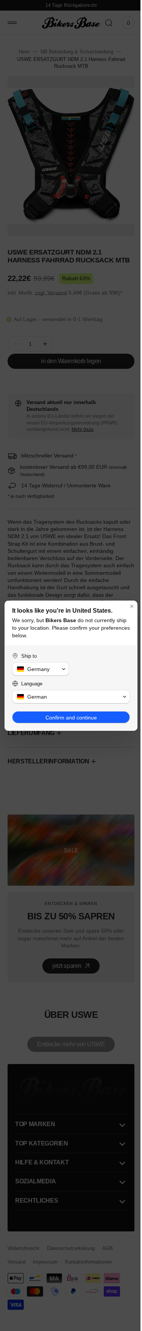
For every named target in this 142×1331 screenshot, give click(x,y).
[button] (39, 669)
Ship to (29, 656)
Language (31, 684)
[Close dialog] (126, 606)
